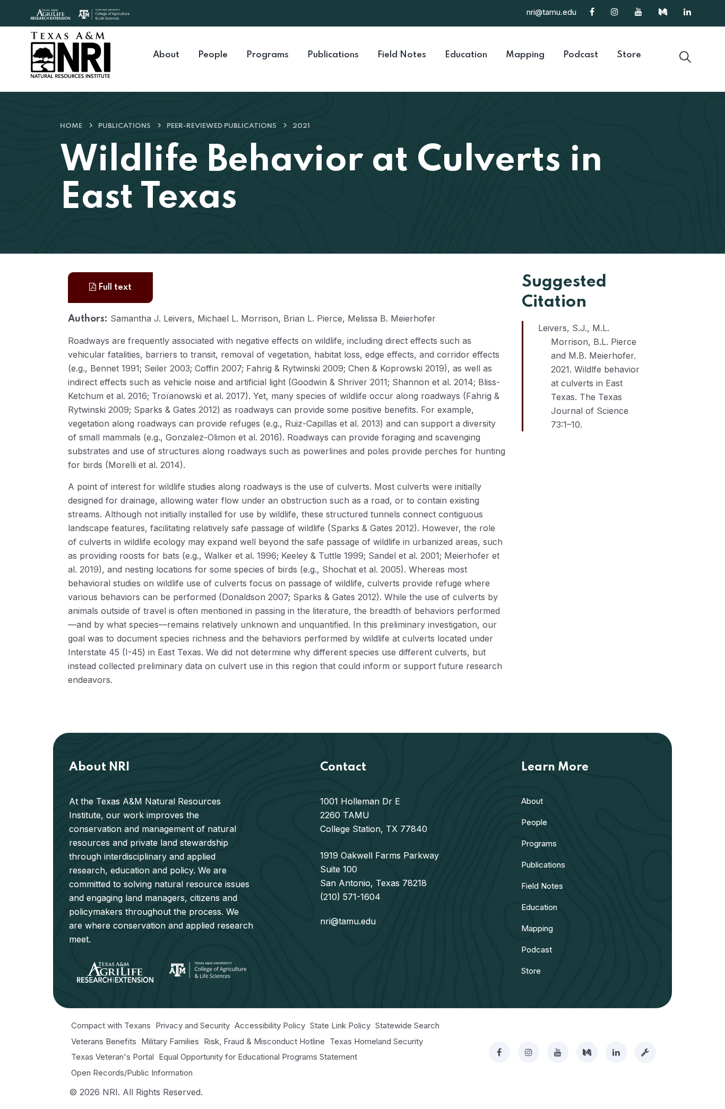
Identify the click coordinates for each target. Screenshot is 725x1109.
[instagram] (528, 1052)
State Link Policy (340, 1025)
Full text (114, 287)
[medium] (587, 1052)
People (534, 822)
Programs (539, 843)
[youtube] (557, 1052)
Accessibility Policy (270, 1025)
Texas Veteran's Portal (112, 1057)
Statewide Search (407, 1025)
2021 (301, 126)
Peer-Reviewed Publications (222, 126)
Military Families (170, 1041)
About (532, 801)
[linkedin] (616, 1052)
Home (71, 126)
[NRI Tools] (645, 1052)
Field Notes (542, 886)
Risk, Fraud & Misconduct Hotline (264, 1041)
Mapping (537, 928)
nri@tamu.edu (551, 12)
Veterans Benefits (103, 1041)
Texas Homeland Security (376, 1041)
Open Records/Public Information (132, 1073)
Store (531, 971)
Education (539, 907)
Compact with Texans (111, 1025)
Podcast (536, 950)
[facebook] (499, 1052)
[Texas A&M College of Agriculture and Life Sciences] (104, 13)
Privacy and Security (193, 1025)
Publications (124, 126)
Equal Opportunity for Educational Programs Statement (258, 1057)
